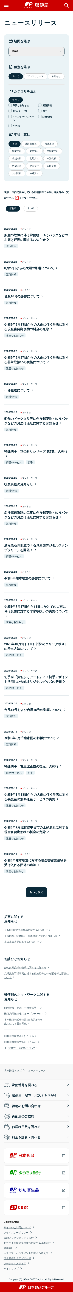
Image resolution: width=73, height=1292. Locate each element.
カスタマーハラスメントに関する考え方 (26, 1253)
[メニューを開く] (6, 5)
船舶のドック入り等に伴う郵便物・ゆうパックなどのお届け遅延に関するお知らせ (36, 420)
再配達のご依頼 (23, 1116)
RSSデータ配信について (21, 1048)
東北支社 (49, 143)
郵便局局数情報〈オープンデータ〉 (24, 1013)
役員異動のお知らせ (18, 484)
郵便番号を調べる (24, 1085)
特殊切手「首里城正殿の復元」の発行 (31, 766)
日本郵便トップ (13, 1070)
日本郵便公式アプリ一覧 (17, 1258)
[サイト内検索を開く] (66, 5)
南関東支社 (52, 151)
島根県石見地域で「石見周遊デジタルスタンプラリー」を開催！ (36, 547)
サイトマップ (11, 1268)
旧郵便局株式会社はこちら (19, 1036)
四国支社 (51, 166)
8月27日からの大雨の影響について (29, 268)
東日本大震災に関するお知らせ (21, 941)
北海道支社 (30, 143)
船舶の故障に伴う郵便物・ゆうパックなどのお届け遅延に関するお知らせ (36, 237)
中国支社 (34, 166)
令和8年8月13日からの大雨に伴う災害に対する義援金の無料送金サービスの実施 (36, 796)
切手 (45, 111)
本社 (14, 143)
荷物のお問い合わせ (26, 1106)
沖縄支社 (34, 173)
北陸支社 (34, 158)
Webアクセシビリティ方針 (19, 1237)
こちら (10, 197)
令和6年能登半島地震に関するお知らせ (26, 929)
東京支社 (34, 151)
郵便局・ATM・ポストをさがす (34, 1095)
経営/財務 (47, 116)
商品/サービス (20, 111)
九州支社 (16, 173)
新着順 (12, 208)
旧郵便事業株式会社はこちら (20, 1042)
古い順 (30, 208)
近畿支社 (16, 166)
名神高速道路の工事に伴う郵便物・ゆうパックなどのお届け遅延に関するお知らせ (36, 514)
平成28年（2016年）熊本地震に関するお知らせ (30, 936)
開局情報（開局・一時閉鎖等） (21, 1007)
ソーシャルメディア (15, 1263)
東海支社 (51, 158)
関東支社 (16, 151)
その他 (16, 125)
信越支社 (16, 158)
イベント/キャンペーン (23, 118)
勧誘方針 (9, 1248)
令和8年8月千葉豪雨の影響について (30, 738)
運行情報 (47, 105)
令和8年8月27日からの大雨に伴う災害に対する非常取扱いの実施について (36, 359)
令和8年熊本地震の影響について (27, 578)
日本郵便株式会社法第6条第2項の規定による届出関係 (23, 1021)
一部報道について (17, 390)
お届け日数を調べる (26, 1126)
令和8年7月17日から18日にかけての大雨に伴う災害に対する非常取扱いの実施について (36, 608)
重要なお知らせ (21, 105)
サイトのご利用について (17, 1227)
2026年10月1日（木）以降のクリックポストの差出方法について (36, 646)
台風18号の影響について (22, 296)
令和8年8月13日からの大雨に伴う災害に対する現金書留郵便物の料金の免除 (36, 326)
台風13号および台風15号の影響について (33, 709)
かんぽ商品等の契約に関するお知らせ (25, 967)
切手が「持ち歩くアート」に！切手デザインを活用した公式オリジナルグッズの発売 (36, 679)
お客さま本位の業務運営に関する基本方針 (27, 1242)
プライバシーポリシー (16, 1232)
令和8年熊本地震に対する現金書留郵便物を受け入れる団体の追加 (35, 862)
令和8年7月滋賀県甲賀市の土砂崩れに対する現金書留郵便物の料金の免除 (36, 829)
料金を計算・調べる (26, 1137)
